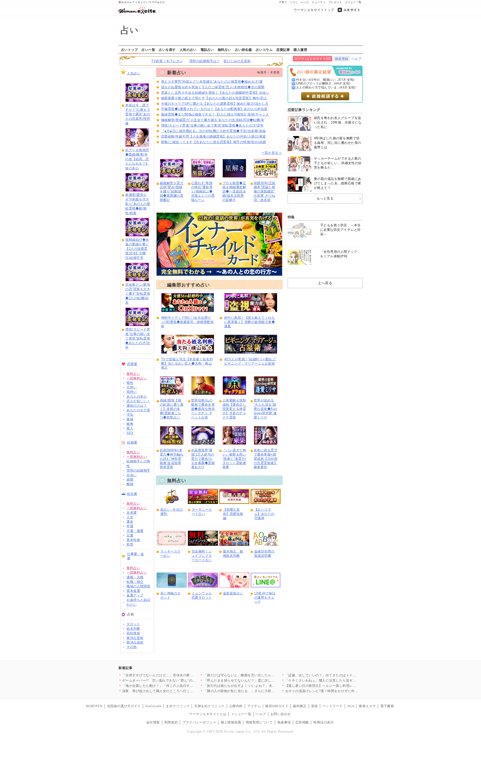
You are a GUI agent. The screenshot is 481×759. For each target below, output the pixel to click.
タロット (133, 624)
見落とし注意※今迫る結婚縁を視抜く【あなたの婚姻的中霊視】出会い (215, 92)
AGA (350, 706)
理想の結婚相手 (138, 470)
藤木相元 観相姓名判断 (233, 554)
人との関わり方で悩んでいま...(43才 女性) (326, 87)
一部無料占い (137, 378)
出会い (132, 475)
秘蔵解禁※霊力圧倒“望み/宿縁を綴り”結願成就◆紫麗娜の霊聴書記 (172, 191)
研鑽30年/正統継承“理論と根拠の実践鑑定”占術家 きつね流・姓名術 (265, 191)
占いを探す (167, 49)
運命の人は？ (137, 405)
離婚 (130, 484)
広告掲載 (302, 722)
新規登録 (341, 59)
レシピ (305, 2)
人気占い (134, 73)
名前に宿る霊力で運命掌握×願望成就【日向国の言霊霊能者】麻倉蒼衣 (266, 458)
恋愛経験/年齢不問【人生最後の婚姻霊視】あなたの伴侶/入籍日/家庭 (213, 136)
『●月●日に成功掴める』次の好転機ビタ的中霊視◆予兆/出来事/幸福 (213, 131)
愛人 (130, 428)
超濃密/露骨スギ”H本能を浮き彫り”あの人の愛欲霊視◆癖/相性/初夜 (137, 204)
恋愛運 (132, 364)
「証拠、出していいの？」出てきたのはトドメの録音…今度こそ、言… (339, 675)
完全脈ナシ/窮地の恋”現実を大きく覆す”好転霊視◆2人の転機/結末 (137, 294)
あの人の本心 (137, 396)
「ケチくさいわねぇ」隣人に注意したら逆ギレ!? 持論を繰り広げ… (336, 680)
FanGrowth (153, 706)
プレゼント (335, 2)
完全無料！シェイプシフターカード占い (202, 556)
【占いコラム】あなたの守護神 (264, 514)
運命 (130, 521)
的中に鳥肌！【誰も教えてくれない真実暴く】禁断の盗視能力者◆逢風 (249, 322)
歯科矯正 (299, 706)
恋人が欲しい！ (138, 401)
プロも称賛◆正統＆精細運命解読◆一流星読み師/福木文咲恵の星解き (234, 191)
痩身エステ (367, 706)
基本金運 (133, 591)
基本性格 (133, 540)
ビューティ (319, 2)
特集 (291, 217)
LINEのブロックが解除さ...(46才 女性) (323, 83)
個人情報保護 (231, 722)
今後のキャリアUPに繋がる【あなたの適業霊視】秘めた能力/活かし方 (215, 103)
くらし (294, 2)
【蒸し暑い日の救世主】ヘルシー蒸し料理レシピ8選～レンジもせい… (338, 686)
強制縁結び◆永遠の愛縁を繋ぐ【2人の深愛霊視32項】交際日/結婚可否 (137, 249)
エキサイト (351, 10)
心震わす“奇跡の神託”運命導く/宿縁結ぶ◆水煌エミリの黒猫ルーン (203, 191)
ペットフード (332, 706)
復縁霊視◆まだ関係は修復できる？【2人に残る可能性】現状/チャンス (215, 114)
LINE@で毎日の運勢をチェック (265, 597)
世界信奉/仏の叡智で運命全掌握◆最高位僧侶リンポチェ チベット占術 (203, 408)
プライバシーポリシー (199, 722)
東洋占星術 (135, 638)
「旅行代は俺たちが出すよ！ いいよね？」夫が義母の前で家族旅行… (257, 686)
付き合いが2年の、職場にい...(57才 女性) (325, 79)
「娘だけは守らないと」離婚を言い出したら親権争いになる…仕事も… (258, 675)
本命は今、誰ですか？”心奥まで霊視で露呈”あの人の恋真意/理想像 (137, 114)
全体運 (132, 512)
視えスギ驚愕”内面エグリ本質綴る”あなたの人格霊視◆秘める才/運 (212, 81)
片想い (132, 387)
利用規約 (171, 722)
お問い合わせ (281, 714)
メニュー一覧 (353, 2)
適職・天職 (135, 577)
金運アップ (135, 595)
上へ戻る (325, 283)
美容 (314, 706)
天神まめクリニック (209, 706)
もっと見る (325, 198)
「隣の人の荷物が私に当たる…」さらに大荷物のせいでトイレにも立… (258, 691)
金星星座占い (233, 593)
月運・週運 (135, 531)
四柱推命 (133, 633)
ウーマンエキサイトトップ (314, 10)
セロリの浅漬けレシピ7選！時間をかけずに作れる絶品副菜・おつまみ (338, 691)
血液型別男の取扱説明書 (264, 554)
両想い (132, 392)
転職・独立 (135, 582)
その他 (132, 647)
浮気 (130, 414)
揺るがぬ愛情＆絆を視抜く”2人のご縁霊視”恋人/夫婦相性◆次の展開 (213, 87)
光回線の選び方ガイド (124, 706)
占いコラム (264, 49)
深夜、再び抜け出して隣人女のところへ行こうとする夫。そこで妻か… (176, 691)
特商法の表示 (323, 722)
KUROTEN (94, 706)
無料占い (224, 49)
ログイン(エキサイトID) (312, 59)
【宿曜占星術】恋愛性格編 (233, 514)
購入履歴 (300, 49)
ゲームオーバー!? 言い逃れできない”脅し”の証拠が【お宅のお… (172, 680)
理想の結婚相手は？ (204, 61)
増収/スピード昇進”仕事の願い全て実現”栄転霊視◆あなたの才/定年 (137, 339)
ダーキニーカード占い (202, 512)
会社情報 (153, 722)
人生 (130, 517)
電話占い (207, 49)
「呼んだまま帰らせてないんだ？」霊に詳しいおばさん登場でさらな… (258, 680)
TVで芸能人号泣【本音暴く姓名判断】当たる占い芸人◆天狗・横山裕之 (187, 363)
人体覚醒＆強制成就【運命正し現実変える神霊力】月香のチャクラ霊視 (234, 408)
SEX (130, 433)
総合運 (132, 494)
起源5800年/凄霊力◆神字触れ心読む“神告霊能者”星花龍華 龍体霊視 (172, 458)
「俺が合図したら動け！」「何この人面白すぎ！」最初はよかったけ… (176, 686)
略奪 (130, 424)
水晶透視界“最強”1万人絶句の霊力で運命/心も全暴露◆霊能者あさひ (203, 458)
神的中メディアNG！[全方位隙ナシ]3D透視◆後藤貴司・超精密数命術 (187, 322)
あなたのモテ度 (138, 410)
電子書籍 (387, 706)
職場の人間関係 (138, 586)
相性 (130, 383)
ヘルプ (356, 59)
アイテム (254, 706)
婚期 (130, 479)
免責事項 (284, 722)
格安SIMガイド (276, 706)
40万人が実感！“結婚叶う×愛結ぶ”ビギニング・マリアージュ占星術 (250, 361)
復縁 (130, 419)
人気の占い (188, 49)
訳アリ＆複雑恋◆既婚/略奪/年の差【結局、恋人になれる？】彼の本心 (137, 159)
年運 (130, 526)
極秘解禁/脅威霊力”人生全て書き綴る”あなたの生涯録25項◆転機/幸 (212, 120)
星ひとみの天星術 (237, 61)
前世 (130, 544)
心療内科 (236, 706)
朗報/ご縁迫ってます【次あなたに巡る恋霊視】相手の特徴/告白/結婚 (213, 142)
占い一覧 (148, 49)
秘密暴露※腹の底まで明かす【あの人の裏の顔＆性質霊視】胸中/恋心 (214, 98)
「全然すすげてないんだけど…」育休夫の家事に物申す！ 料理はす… (175, 675)
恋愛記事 (283, 49)
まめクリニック (178, 706)
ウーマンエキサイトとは (207, 714)
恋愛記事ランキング (304, 110)
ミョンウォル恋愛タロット (202, 595)
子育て (283, 2)
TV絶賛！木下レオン (167, 61)
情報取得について (259, 722)
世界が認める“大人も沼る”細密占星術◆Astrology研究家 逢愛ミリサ (265, 408)
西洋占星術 (135, 642)
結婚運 (132, 442)
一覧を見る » (271, 153)
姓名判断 (133, 628)
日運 (130, 535)
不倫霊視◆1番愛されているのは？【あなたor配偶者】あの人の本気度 (214, 109)
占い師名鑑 (243, 49)
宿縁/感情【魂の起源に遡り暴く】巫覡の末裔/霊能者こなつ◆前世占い (172, 408)
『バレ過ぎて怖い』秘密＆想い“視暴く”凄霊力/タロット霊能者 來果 (234, 458)
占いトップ (129, 49)
